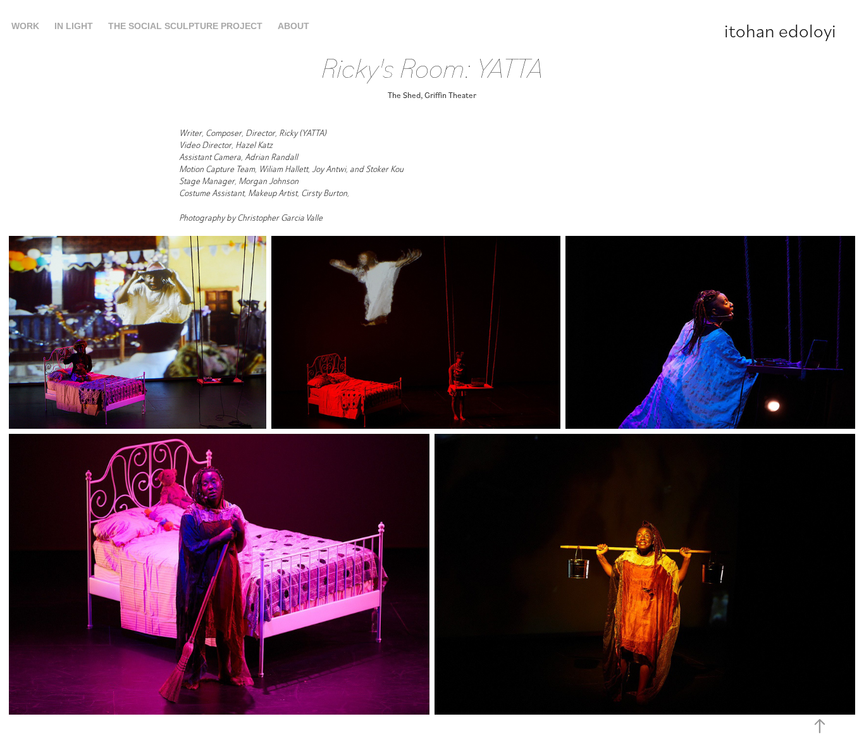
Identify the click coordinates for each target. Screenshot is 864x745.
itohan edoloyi (780, 30)
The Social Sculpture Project (185, 26)
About (293, 26)
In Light (73, 26)
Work (25, 26)
